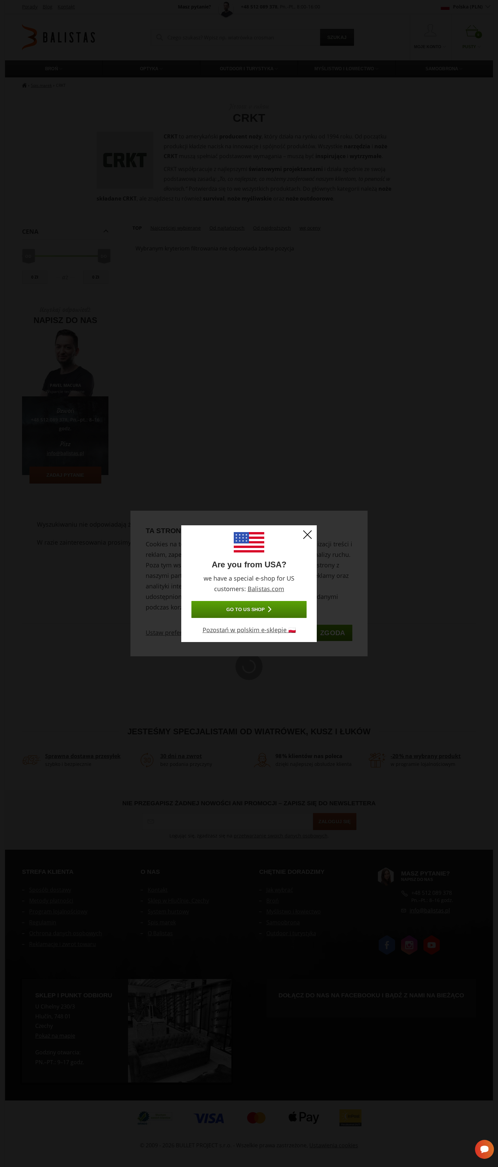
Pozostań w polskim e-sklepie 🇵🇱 (249, 630)
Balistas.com (266, 589)
